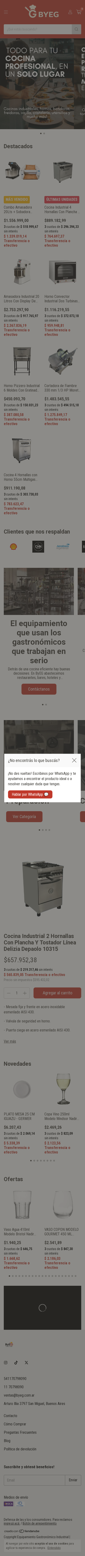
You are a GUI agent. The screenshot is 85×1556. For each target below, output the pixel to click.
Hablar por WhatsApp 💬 (30, 794)
